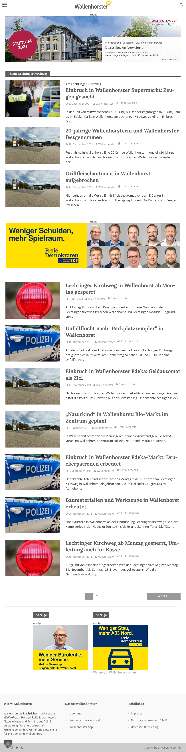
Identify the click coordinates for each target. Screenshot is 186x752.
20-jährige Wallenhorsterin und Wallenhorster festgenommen (122, 133)
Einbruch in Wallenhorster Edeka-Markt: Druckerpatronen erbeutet (122, 460)
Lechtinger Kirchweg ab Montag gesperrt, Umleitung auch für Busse (122, 546)
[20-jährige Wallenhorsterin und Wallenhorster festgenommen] (32, 145)
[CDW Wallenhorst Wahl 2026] (93, 38)
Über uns (75, 713)
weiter (162, 596)
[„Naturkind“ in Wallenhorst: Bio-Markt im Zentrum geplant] (32, 429)
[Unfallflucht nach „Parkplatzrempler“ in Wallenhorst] (32, 343)
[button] (8, 744)
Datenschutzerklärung (144, 727)
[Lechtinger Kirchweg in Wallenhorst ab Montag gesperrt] (32, 300)
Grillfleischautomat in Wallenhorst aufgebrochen (108, 176)
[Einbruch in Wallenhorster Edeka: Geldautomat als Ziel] (32, 386)
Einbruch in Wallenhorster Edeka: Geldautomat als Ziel (123, 374)
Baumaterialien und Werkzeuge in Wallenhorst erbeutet (122, 503)
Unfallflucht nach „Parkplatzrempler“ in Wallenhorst (114, 331)
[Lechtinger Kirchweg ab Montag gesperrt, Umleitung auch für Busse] (32, 557)
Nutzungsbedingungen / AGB (149, 720)
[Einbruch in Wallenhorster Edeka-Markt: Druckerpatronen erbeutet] (32, 472)
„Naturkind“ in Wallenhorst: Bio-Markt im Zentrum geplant (117, 417)
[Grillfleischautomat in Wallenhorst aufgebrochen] (32, 188)
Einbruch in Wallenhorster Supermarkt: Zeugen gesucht (120, 91)
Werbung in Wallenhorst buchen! (115, 672)
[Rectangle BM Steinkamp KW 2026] (120, 647)
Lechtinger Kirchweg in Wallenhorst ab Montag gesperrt (120, 288)
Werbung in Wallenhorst (85, 720)
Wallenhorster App (81, 727)
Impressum (138, 713)
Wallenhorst (12, 717)
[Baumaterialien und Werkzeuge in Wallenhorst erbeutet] (32, 515)
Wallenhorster (104, 103)
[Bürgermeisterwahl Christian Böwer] (60, 647)
